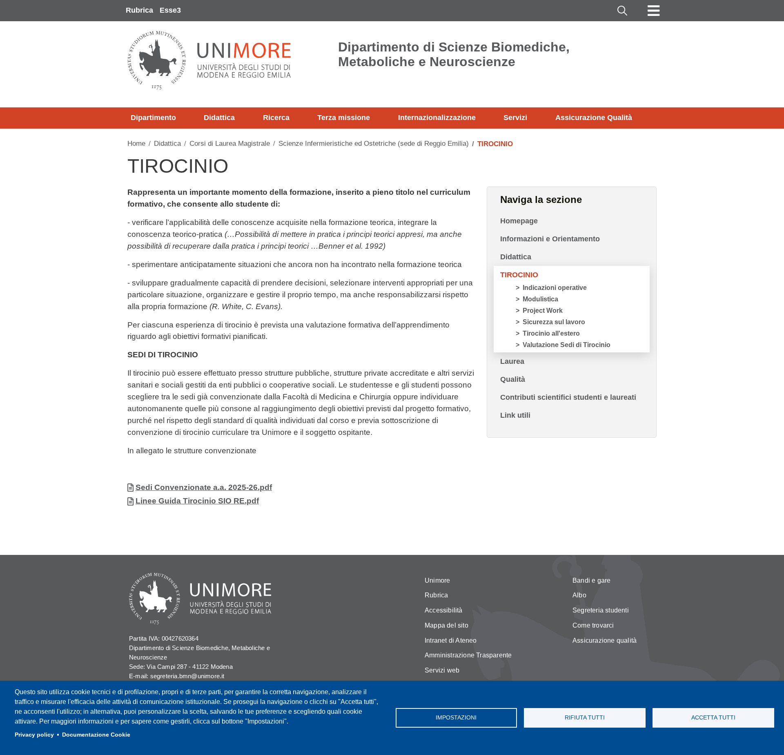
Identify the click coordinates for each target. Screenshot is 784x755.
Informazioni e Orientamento (550, 239)
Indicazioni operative (555, 287)
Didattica (219, 118)
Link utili (515, 415)
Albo (579, 595)
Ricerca (276, 118)
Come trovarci (593, 625)
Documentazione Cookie (96, 735)
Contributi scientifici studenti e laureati (568, 397)
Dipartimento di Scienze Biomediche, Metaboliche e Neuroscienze (454, 54)
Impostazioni (456, 718)
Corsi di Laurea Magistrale (229, 143)
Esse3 (170, 10)
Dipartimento (153, 118)
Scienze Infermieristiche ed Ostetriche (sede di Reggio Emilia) (373, 143)
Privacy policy (34, 735)
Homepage (519, 221)
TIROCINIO (519, 275)
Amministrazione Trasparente (468, 655)
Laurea (512, 361)
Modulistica (540, 299)
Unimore (437, 580)
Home (136, 143)
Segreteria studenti (600, 610)
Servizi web (442, 670)
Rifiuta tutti (585, 718)
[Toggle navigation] (654, 10)
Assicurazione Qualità (593, 118)
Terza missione (343, 118)
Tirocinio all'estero (551, 333)
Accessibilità (444, 610)
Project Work (543, 310)
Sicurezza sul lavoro (554, 321)
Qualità (512, 379)
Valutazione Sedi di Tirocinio (566, 344)
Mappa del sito (446, 625)
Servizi (515, 118)
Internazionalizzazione (437, 118)
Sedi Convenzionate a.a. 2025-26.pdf (204, 487)
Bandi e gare (591, 580)
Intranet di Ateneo (451, 640)
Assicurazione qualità (604, 640)
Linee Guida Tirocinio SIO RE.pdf (197, 501)
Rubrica (139, 10)
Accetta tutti (713, 718)
